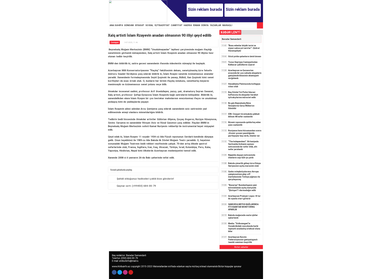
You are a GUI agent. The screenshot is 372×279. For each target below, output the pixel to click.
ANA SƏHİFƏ (116, 25)
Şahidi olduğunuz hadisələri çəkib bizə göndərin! (145, 178)
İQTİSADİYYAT (162, 25)
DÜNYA (205, 25)
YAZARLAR (215, 25)
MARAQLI (227, 25)
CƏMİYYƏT (177, 25)
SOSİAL (149, 25)
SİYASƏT (139, 25)
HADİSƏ (188, 25)
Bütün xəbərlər (241, 247)
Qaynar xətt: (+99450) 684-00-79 (136, 185)
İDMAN (196, 25)
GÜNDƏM (129, 25)
